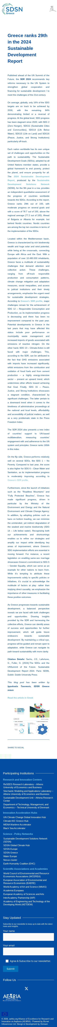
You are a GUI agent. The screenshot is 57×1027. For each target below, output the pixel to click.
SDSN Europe (10, 849)
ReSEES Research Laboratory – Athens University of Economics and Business (23, 786)
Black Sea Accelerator (14, 828)
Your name (9, 931)
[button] (46, 6)
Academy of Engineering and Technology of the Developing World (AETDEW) (26, 903)
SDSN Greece (10, 852)
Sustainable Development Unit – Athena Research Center (28, 799)
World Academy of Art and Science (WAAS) (25, 886)
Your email (9, 945)
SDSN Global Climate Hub (16, 845)
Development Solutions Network (28, 184)
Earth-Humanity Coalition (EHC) (19, 863)
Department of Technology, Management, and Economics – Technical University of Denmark (26, 806)
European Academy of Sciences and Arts (23, 894)
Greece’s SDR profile (31, 301)
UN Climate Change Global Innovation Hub (24, 817)
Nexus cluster (10, 860)
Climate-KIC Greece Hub (15, 821)
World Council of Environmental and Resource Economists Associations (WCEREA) (26, 875)
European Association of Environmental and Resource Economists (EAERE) (25, 881)
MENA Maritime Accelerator (17, 824)
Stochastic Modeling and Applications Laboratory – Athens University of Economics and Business (28, 792)
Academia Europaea (13, 890)
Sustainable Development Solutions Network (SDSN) (25, 840)
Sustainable (43, 180)
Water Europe (10, 856)
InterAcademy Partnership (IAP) (19, 897)
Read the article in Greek (20, 698)
